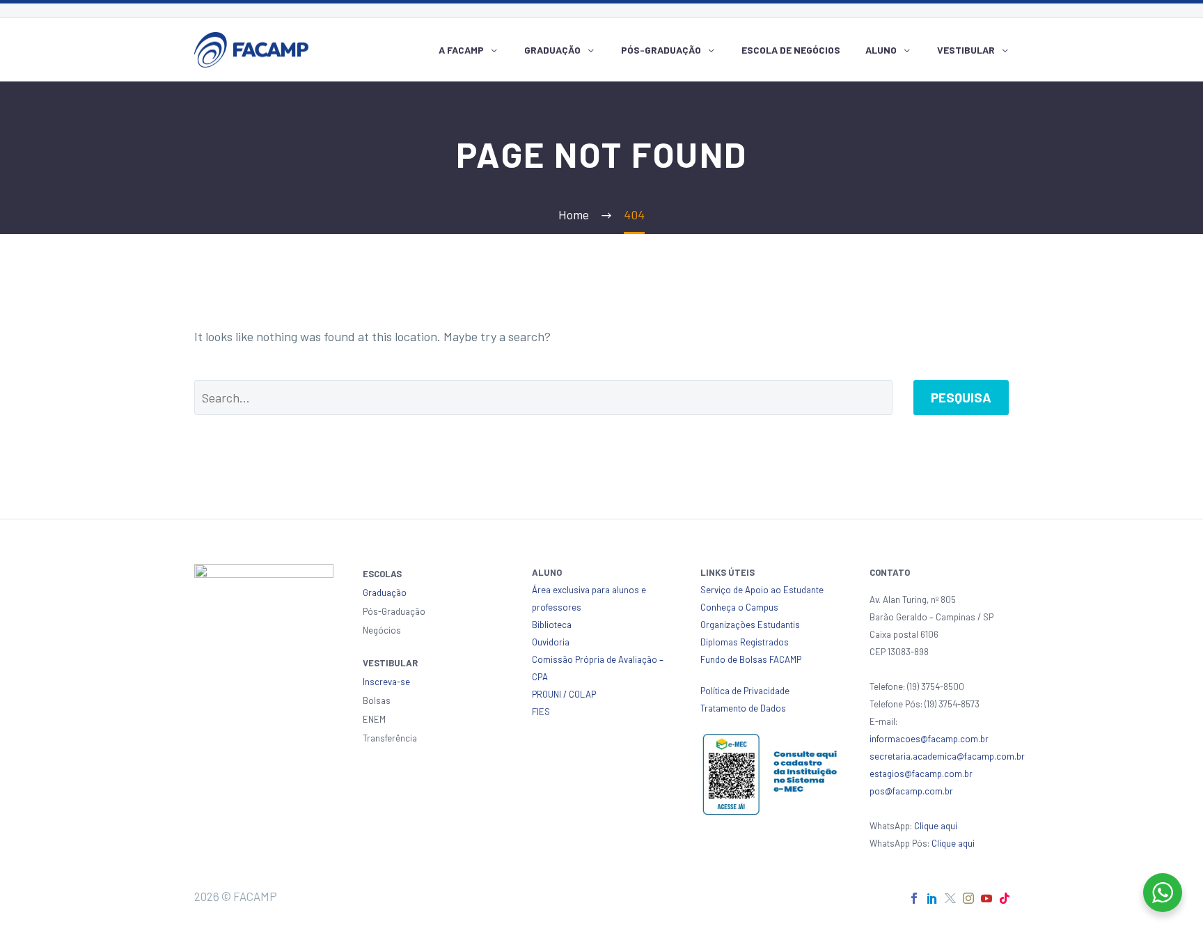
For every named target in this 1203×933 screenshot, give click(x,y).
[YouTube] (986, 898)
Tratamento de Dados (743, 708)
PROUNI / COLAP (564, 694)
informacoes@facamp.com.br (929, 738)
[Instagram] (968, 898)
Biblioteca (552, 624)
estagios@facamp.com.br (921, 773)
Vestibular (966, 50)
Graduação (552, 50)
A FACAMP (461, 50)
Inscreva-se (386, 681)
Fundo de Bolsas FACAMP (750, 659)
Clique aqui (935, 825)
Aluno (881, 50)
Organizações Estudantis (750, 624)
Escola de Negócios (790, 50)
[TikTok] (1004, 898)
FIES (541, 711)
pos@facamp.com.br (911, 791)
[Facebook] (914, 898)
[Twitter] (950, 898)
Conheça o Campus (739, 607)
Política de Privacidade (744, 690)
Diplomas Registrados (744, 642)
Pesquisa (961, 397)
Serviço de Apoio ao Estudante (762, 589)
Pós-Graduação (661, 50)
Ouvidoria (550, 642)
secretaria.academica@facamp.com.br (947, 756)
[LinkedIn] (932, 898)
